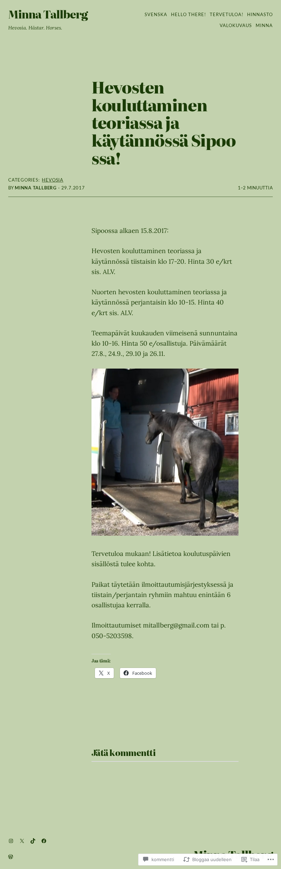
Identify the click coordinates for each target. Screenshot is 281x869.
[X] (22, 841)
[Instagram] (11, 841)
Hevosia (52, 180)
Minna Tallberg (48, 14)
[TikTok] (33, 841)
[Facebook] (44, 841)
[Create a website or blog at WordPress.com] (10, 857)
